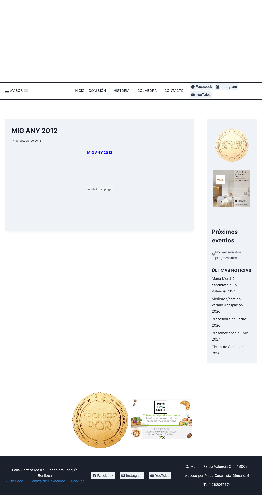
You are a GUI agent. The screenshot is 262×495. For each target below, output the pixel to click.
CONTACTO (174, 91)
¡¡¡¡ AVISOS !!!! (16, 91)
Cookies (77, 481)
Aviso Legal (14, 481)
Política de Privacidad (48, 481)
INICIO (79, 91)
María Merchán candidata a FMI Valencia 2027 (225, 285)
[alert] (232, 255)
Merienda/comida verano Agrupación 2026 (227, 305)
